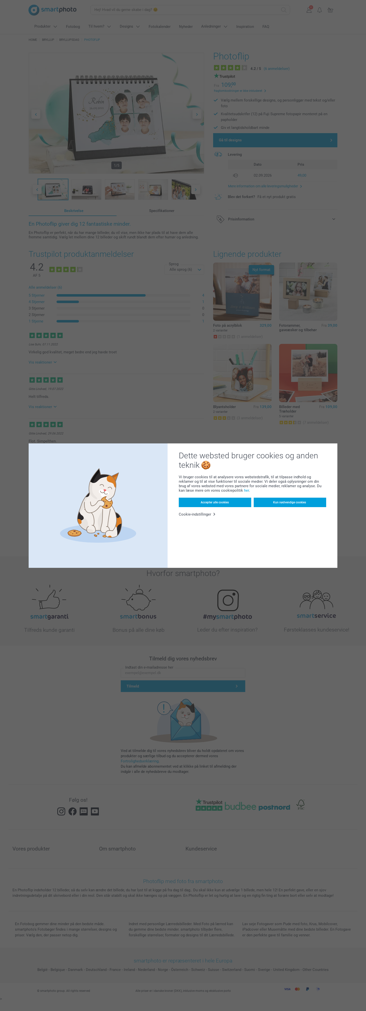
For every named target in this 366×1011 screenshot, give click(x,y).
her (246, 490)
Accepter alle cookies (215, 502)
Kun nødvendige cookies (289, 502)
